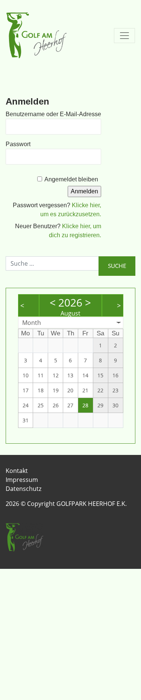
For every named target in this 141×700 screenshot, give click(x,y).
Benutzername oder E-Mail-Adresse (53, 114)
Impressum (22, 480)
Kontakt (17, 471)
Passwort (18, 144)
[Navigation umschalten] (124, 35)
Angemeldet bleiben (71, 179)
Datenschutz (23, 489)
